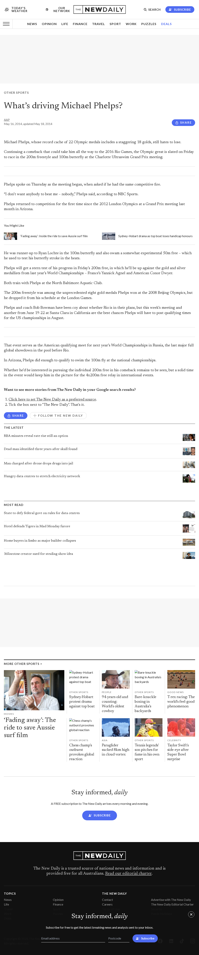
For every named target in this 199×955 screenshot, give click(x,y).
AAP (7, 119)
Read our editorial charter (128, 874)
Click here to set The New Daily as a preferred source (52, 400)
